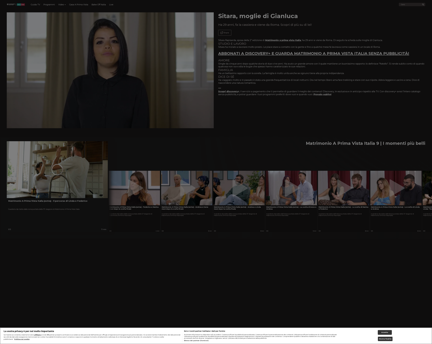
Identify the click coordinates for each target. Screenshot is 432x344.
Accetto (384, 332)
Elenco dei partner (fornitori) (196, 340)
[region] (216, 336)
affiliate (37, 335)
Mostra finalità (385, 339)
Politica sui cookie (21, 339)
